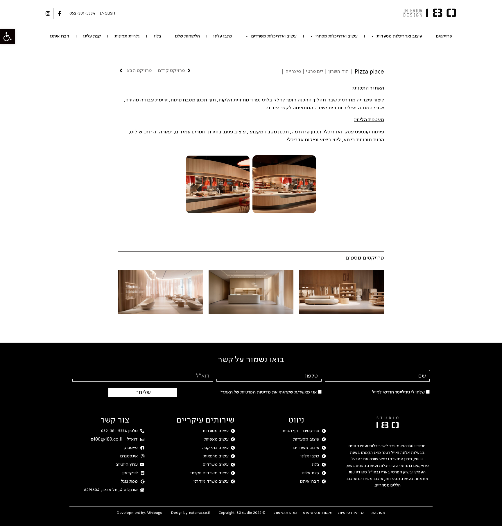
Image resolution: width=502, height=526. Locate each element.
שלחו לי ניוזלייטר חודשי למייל (398, 392)
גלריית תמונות (127, 36)
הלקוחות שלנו (187, 36)
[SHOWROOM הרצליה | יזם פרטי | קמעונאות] (341, 292)
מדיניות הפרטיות (255, 392)
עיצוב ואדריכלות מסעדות (399, 36)
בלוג (157, 36)
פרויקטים (444, 36)
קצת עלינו (92, 36)
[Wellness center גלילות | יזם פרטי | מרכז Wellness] (160, 292)
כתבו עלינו (222, 36)
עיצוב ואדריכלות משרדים (274, 36)
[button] (7, 36)
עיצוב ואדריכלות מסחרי (336, 36)
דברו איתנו (59, 36)
